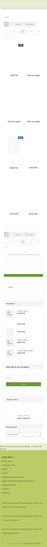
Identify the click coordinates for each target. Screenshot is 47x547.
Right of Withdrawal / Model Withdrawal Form (18, 481)
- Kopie (6, 17)
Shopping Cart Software (14, 543)
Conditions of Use (8, 465)
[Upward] (40, 543)
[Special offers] (40, 399)
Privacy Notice (7, 461)
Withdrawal (6, 493)
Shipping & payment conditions (13, 477)
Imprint (4, 469)
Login (23, 384)
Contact (5, 473)
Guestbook (6, 489)
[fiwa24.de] (14, 4)
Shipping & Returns (9, 485)
